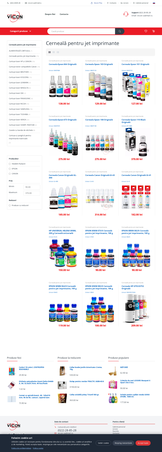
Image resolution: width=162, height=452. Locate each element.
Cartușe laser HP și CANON (20, 61)
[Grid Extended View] (54, 52)
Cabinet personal (142, 3)
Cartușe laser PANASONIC (20, 98)
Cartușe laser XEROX (17, 119)
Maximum (13, 192)
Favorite (116, 431)
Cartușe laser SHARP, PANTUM (21, 125)
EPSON (14, 169)
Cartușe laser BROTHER (18, 72)
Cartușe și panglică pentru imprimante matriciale (20, 137)
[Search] (119, 31)
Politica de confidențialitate (21, 448)
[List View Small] (58, 52)
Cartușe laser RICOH (17, 104)
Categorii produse (19, 31)
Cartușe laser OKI (16, 93)
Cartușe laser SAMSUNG (19, 109)
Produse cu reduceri (20, 205)
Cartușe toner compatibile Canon (23, 66)
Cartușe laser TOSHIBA (18, 114)
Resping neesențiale (123, 443)
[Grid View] (49, 52)
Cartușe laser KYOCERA (18, 77)
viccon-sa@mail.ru (34, 3)
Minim (11, 186)
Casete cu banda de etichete (21, 130)
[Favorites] (145, 31)
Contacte (113, 3)
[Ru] (154, 2)
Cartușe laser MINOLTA (18, 88)
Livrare (125, 3)
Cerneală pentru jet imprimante (60, 61)
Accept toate (143, 443)
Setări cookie (103, 443)
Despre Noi (50, 14)
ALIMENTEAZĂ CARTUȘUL (19, 51)
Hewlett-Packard (18, 164)
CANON (15, 173)
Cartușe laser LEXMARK (18, 82)
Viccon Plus (98, 3)
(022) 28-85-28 (15, 3)
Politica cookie (38, 448)
